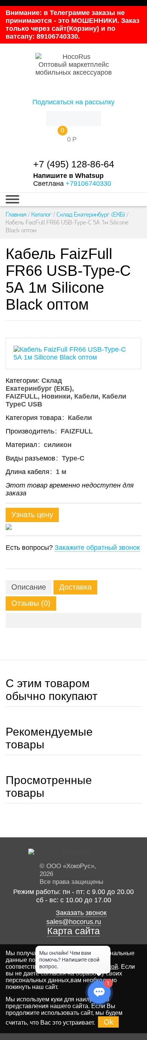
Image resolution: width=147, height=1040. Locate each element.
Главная (16, 214)
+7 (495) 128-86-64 (73, 164)
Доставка (75, 587)
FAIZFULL (22, 396)
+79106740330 (88, 183)
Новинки (55, 396)
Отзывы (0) (31, 603)
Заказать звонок (81, 913)
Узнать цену (32, 514)
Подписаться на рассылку (73, 102)
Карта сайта (73, 931)
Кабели (86, 396)
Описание (28, 587)
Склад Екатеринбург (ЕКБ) (91, 214)
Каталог (41, 214)
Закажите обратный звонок (97, 547)
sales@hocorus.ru (73, 922)
